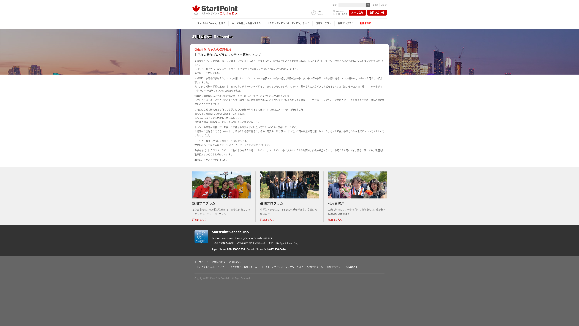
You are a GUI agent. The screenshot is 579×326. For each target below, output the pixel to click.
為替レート (340, 11)
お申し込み (357, 12)
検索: (334, 4)
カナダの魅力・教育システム (246, 23)
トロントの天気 (340, 14)
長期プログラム (346, 23)
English (383, 4)
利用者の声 (365, 23)
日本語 (376, 4)
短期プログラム (323, 23)
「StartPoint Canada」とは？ (210, 23)
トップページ (201, 262)
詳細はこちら (199, 220)
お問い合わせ (377, 12)
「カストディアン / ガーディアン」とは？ (288, 23)
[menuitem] (210, 23)
